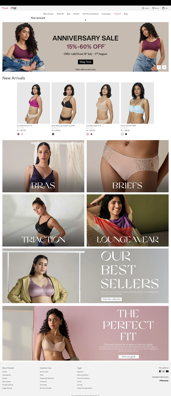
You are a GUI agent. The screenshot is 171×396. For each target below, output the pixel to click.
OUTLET (117, 14)
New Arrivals (48, 14)
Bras (68, 14)
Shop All (60, 14)
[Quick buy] (47, 168)
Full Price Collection (91, 14)
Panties (76, 14)
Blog (126, 14)
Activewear (106, 14)
